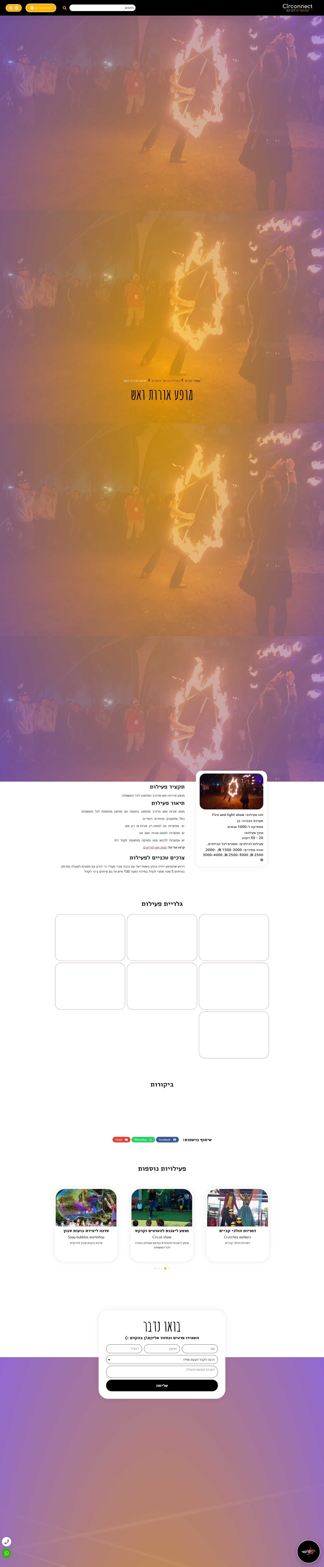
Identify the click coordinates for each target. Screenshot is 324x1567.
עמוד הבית (192, 380)
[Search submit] (64, 8)
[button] (167, 1139)
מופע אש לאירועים (155, 847)
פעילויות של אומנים (166, 380)
